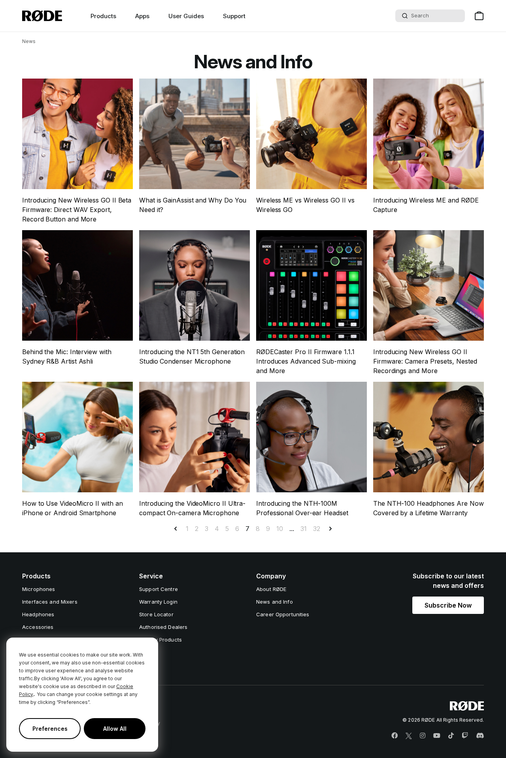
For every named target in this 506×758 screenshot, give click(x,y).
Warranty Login (158, 602)
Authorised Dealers (163, 627)
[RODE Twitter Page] (409, 736)
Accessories (37, 627)
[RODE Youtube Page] (436, 736)
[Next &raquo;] (330, 529)
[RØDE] (42, 15)
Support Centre (158, 589)
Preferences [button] (50, 728)
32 (316, 529)
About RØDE (271, 589)
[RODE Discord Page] (480, 736)
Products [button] (103, 16)
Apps (142, 16)
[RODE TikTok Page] (451, 736)
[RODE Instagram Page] (422, 736)
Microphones (38, 589)
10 (279, 529)
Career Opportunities (283, 614)
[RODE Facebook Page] (394, 736)
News (29, 41)
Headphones (38, 614)
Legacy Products (160, 639)
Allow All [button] (114, 728)
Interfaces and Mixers (49, 602)
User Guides (186, 16)
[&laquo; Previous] (175, 529)
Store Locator (156, 614)
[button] (448, 605)
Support (234, 16)
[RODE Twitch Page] (465, 736)
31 (303, 529)
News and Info (274, 602)
